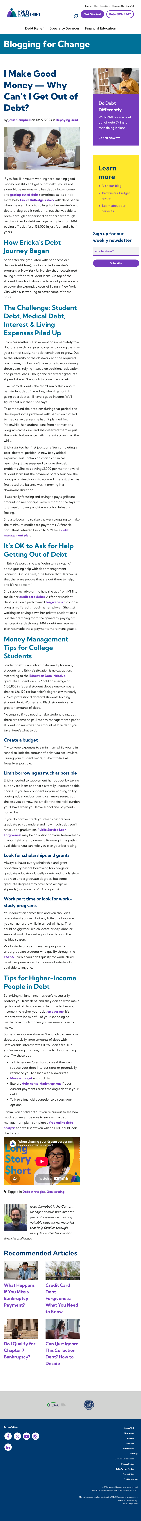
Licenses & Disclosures (124, 1459)
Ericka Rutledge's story (37, 200)
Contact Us (118, 6)
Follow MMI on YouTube (26, 1436)
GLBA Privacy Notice (124, 1469)
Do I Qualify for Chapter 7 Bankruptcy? (19, 1350)
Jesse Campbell (19, 120)
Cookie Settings (131, 1479)
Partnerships (128, 1448)
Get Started (92, 14)
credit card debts (32, 597)
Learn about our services (114, 208)
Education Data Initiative (47, 676)
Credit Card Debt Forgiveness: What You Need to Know (62, 1298)
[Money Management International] (23, 12)
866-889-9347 (120, 14)
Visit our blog (111, 185)
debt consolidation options (41, 1083)
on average (55, 1011)
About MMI (129, 1428)
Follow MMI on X (17, 1436)
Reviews (130, 1443)
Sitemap (134, 1453)
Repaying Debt (67, 120)
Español (130, 6)
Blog (96, 6)
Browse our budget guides (116, 195)
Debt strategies (34, 1191)
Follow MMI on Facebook (8, 1436)
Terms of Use (128, 1474)
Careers (130, 1438)
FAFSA (9, 957)
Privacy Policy (127, 1464)
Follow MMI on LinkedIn (8, 1447)
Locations (105, 6)
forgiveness (54, 602)
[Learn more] (116, 81)
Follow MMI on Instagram (35, 1436)
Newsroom (129, 1433)
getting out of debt (24, 194)
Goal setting (55, 1191)
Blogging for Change (47, 43)
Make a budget (21, 1078)
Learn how (107, 137)
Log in (88, 6)
